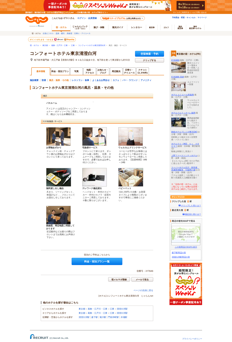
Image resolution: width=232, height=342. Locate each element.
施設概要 (34, 80)
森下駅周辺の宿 (179, 252)
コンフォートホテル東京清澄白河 (91, 45)
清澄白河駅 (122, 308)
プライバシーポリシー (192, 338)
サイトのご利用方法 (181, 12)
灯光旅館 (175, 60)
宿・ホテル (34, 45)
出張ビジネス (48, 33)
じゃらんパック (80, 27)
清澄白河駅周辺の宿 (181, 257)
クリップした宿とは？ (191, 205)
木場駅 (124, 317)
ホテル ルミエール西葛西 (182, 95)
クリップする (149, 60)
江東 (73, 45)
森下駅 (94, 317)
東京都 (45, 45)
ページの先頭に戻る (143, 290)
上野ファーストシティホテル (184, 155)
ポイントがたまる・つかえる (42, 39)
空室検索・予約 (149, 53)
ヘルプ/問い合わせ (199, 12)
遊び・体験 (99, 27)
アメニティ (146, 80)
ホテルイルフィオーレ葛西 (183, 113)
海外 (180, 27)
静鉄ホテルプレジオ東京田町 (184, 132)
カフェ (116, 80)
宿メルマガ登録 (119, 279)
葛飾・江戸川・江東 (59, 45)
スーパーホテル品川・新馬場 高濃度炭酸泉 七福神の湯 (185, 168)
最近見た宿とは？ (193, 214)
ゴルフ (166, 27)
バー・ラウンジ (130, 80)
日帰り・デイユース (82, 33)
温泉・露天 (60, 33)
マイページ (202, 17)
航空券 (152, 27)
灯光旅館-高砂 (177, 77)
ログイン (81, 18)
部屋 (44, 80)
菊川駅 (103, 317)
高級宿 (69, 33)
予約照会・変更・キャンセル (184, 17)
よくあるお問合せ (101, 80)
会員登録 (92, 18)
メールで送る (142, 279)
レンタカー (136, 27)
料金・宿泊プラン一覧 (97, 261)
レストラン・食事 (80, 80)
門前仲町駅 (113, 317)
